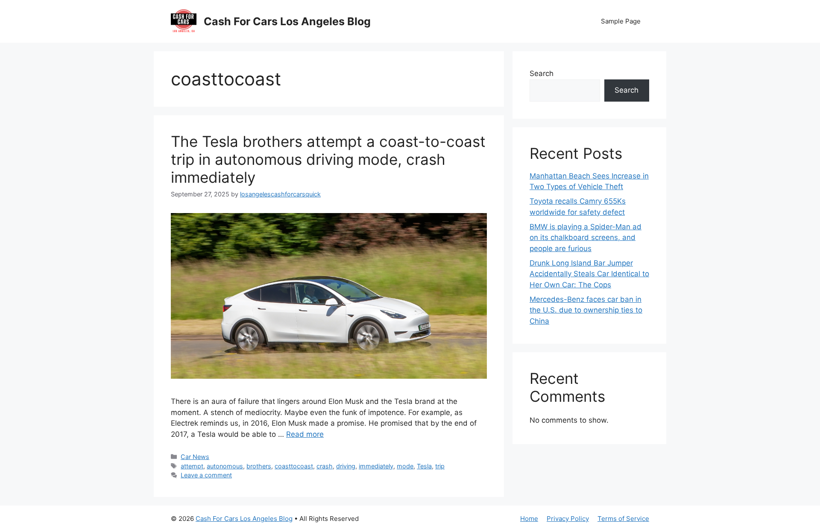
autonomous (225, 466)
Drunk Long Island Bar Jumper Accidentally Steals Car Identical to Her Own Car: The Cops (589, 274)
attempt (192, 466)
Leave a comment (206, 475)
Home (529, 518)
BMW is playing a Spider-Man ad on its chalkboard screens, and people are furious (585, 237)
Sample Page (621, 21)
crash (324, 466)
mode (405, 466)
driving (345, 466)
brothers (258, 466)
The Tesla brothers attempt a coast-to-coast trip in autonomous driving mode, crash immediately (328, 159)
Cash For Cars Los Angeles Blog (287, 21)
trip (440, 466)
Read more (305, 434)
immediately (376, 466)
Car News (195, 456)
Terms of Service (623, 518)
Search (542, 73)
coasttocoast (294, 466)
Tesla (424, 466)
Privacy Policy (568, 518)
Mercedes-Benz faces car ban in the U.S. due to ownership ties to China (586, 310)
